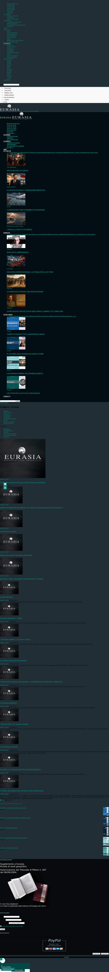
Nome (1, 916)
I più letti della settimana (9, 433)
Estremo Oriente (11, 37)
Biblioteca (9, 45)
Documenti (10, 48)
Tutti (8, 152)
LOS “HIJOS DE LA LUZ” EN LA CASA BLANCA (23, 393)
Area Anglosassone (12, 34)
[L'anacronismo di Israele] (9, 743)
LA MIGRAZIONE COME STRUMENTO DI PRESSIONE (26, 210)
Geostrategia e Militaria (13, 52)
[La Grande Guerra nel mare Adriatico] (9, 657)
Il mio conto (7, 88)
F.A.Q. (5, 102)
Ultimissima (6, 429)
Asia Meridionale (11, 35)
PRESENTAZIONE (12, 16)
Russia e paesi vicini (12, 42)
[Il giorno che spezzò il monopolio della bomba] (11, 550)
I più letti (5, 432)
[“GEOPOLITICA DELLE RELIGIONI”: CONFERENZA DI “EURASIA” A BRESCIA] (9, 678)
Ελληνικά (9, 75)
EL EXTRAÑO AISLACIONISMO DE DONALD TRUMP (25, 354)
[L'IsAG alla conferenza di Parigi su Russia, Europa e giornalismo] (22, 477)
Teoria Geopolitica (12, 57)
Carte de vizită (11, 8)
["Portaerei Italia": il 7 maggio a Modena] (9, 720)
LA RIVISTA (7, 20)
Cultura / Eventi (11, 46)
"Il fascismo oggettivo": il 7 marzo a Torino (15, 639)
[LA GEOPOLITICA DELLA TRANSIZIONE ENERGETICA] (16, 185)
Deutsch (9, 60)
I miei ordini (7, 90)
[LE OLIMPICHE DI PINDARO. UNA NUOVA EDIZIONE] (16, 287)
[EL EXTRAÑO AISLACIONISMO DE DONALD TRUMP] (16, 349)
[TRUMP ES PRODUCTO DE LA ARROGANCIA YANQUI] (16, 329)
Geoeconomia (10, 49)
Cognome (2, 920)
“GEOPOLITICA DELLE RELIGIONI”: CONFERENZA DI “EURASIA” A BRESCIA (31, 682)
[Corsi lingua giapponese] (9, 699)
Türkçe (9, 74)
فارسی (9, 78)
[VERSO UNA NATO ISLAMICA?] (16, 165)
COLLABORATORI (12, 19)
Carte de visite (10, 6)
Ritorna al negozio (18, 970)
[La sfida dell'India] (9, 593)
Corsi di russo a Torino (8, 531)
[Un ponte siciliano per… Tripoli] (9, 615)
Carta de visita (10, 5)
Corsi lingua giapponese (8, 703)
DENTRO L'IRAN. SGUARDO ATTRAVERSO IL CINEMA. (22, 579)
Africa (8, 31)
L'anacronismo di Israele (8, 747)
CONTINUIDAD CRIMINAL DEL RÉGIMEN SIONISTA (25, 373)
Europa (9, 38)
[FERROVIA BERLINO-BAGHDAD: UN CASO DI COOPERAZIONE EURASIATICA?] (11, 503)
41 (3, 800)
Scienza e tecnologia (12, 55)
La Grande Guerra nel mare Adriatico (13, 660)
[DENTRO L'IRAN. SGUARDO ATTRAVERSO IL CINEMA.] (11, 574)
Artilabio (66, 957)
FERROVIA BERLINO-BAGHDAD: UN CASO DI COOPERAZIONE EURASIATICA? (31, 508)
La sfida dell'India (6, 597)
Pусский (9, 71)
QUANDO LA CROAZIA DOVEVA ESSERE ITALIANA (20, 769)
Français (9, 64)
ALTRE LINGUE (8, 58)
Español (9, 63)
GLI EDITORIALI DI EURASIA (16, 25)
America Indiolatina (12, 32)
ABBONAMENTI (12, 23)
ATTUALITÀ (7, 29)
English (9, 61)
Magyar (9, 66)
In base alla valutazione (9, 435)
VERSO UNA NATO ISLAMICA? (17, 170)
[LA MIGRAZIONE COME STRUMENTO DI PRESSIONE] (16, 205)
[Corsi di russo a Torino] (11, 526)
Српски (9, 77)
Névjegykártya (11, 9)
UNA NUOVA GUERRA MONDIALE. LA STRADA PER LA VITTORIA (30, 272)
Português (9, 69)
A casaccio (6, 436)
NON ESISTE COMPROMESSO (18, 252)
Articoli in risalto (7, 430)
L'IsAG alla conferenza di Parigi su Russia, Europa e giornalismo (23, 482)
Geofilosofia (10, 51)
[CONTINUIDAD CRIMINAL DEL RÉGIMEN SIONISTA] (16, 368)
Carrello (6, 99)
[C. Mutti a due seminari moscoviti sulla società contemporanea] (9, 787)
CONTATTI (6, 80)
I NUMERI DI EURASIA (14, 22)
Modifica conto (8, 92)
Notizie (9, 54)
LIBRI (5, 28)
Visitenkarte (10, 12)
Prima (1, 402)
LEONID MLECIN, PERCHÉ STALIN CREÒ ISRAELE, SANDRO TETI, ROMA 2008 (35, 311)
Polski (8, 68)
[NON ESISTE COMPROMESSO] (16, 247)
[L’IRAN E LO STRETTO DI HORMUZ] (16, 224)
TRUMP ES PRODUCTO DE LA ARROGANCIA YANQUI (26, 334)
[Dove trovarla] (3, 81)
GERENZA (10, 17)
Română (9, 72)
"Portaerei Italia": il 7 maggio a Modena (14, 724)
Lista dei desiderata (9, 97)
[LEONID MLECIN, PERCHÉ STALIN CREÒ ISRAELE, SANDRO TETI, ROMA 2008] (16, 306)
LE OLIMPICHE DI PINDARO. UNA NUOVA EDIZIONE (25, 292)
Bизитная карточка (12, 3)
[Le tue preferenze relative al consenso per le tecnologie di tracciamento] (8, 969)
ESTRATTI (10, 26)
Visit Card (9, 11)
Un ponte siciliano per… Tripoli (11, 618)
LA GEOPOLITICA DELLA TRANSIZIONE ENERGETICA (26, 190)
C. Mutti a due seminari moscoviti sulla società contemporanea (22, 791)
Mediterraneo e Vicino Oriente (15, 40)
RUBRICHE (6, 43)
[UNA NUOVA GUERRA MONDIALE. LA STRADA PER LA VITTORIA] (16, 267)
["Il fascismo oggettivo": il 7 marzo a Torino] (9, 636)
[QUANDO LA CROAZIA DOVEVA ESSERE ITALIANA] (9, 766)
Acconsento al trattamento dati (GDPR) (12, 926)
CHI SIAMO (7, 14)
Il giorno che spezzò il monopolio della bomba (16, 555)
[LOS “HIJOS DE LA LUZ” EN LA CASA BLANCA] (16, 388)
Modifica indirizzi (9, 95)
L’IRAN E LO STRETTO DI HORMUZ (19, 229)
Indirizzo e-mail (4, 923)
